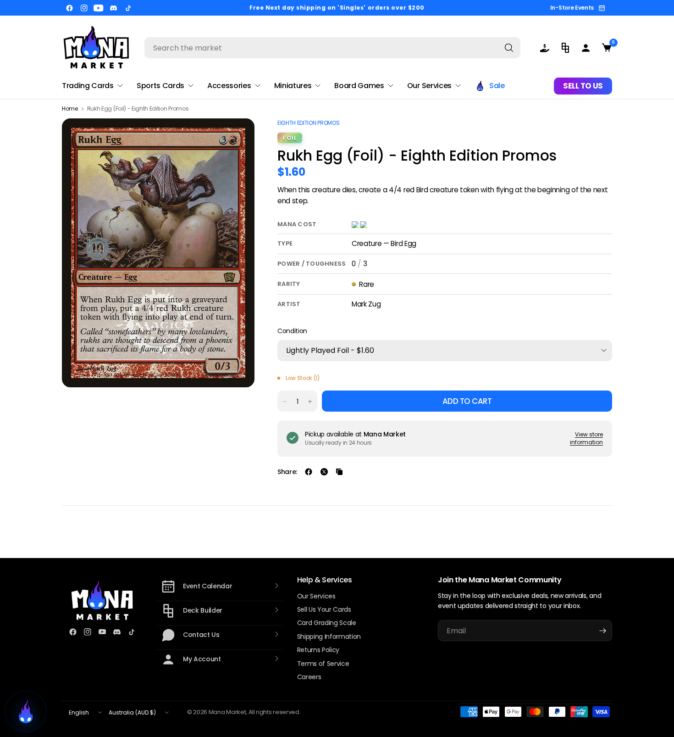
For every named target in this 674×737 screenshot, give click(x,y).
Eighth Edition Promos (308, 123)
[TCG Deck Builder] (565, 47)
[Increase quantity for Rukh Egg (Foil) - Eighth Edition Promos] (310, 401)
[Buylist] (544, 47)
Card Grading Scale (326, 622)
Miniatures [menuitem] (293, 85)
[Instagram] (84, 7)
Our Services (316, 596)
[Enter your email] (603, 630)
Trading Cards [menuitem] (88, 85)
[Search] (508, 47)
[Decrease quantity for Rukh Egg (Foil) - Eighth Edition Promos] (285, 401)
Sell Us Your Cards (324, 609)
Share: (287, 472)
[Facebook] (69, 7)
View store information (586, 438)
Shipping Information (329, 636)
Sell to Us (583, 85)
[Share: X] (324, 472)
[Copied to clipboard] (339, 472)
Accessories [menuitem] (229, 85)
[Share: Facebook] (309, 472)
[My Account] (585, 47)
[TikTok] (128, 7)
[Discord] (113, 7)
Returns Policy (318, 649)
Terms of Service (323, 663)
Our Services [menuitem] (429, 85)
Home (70, 109)
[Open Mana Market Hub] (25, 711)
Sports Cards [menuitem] (160, 85)
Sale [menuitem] (497, 85)
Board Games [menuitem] (359, 85)
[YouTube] (98, 7)
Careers (309, 676)
